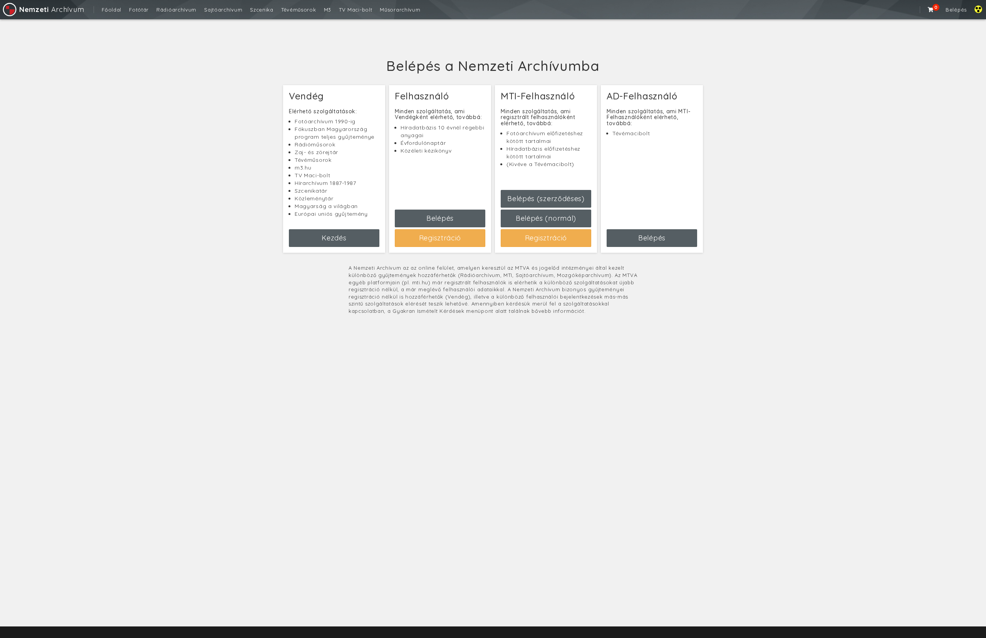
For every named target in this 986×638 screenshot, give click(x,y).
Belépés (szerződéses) (546, 198)
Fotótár (139, 10)
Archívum (51, 9)
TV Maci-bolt (355, 10)
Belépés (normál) (546, 218)
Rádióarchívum (176, 10)
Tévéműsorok (298, 10)
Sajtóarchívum (223, 10)
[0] (931, 10)
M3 (327, 10)
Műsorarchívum (400, 10)
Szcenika (261, 10)
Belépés (956, 10)
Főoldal (111, 10)
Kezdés (334, 237)
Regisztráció (440, 237)
